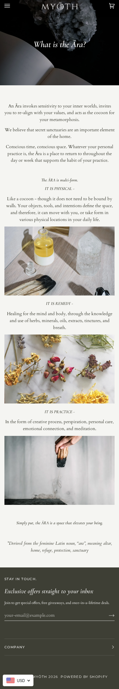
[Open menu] (12, 6)
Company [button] (14, 647)
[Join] (107, 615)
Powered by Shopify (84, 677)
